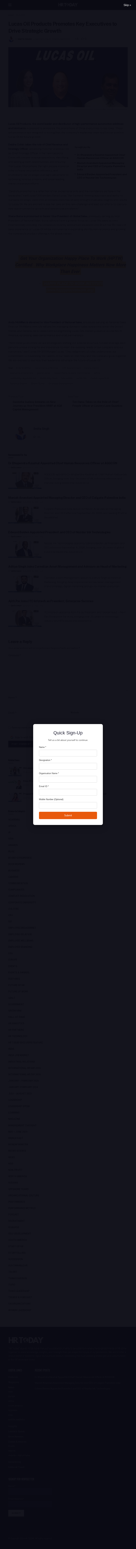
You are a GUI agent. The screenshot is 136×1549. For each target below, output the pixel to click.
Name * (42, 747)
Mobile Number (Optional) (51, 799)
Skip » (127, 5)
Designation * (45, 760)
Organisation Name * (49, 773)
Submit (68, 815)
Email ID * (44, 786)
